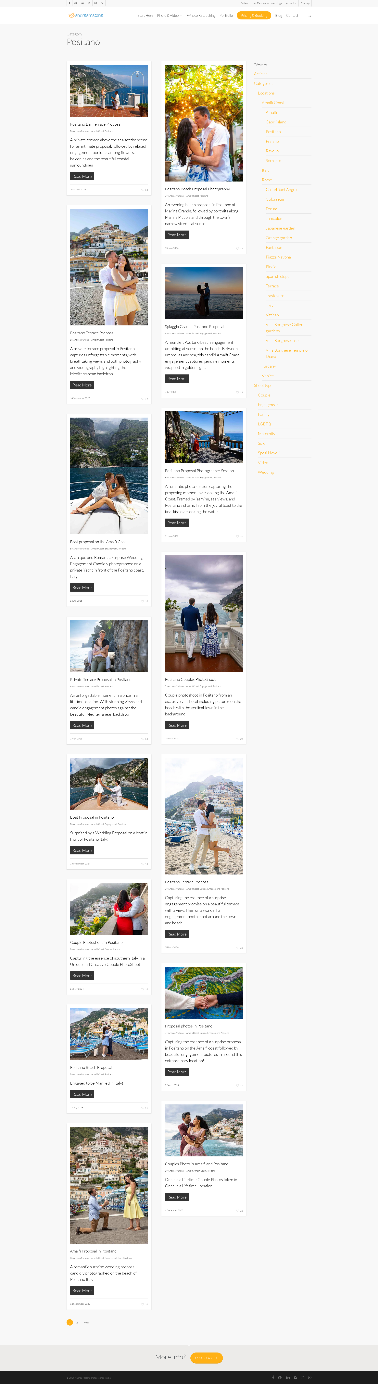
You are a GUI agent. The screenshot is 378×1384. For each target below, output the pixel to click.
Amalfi (189, 1170)
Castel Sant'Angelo (282, 189)
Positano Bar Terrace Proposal (95, 124)
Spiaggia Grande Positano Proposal (194, 326)
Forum (271, 208)
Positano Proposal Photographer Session (199, 470)
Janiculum (275, 218)
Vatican (272, 314)
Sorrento (273, 160)
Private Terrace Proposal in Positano (101, 679)
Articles (261, 73)
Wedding (266, 472)
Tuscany (269, 366)
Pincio (271, 266)
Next (86, 1322)
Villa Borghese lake (282, 340)
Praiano (272, 141)
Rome (267, 179)
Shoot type (263, 385)
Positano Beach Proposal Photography (197, 188)
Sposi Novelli (269, 452)
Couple (203, 888)
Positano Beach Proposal (91, 1067)
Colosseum (275, 199)
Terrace (272, 285)
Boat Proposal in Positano (92, 817)
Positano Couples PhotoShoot (190, 679)
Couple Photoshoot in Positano (96, 942)
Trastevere (275, 295)
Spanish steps (277, 276)
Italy (120, 1257)
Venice (268, 375)
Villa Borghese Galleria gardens (286, 327)
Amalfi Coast (97, 131)
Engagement (206, 333)
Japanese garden (280, 228)
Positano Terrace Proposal (92, 332)
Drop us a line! (207, 1357)
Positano (109, 131)
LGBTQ (264, 423)
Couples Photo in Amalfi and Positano (196, 1163)
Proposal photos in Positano (188, 1026)
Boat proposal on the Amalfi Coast (99, 541)
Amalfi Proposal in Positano (93, 1251)
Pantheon (274, 247)
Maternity (266, 433)
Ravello (272, 150)
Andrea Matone (81, 131)
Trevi (270, 305)
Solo (261, 443)
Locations (266, 92)
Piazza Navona (278, 256)
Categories (263, 83)
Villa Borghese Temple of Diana (287, 353)
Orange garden (279, 237)
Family (264, 414)
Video (263, 462)
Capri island (276, 121)
